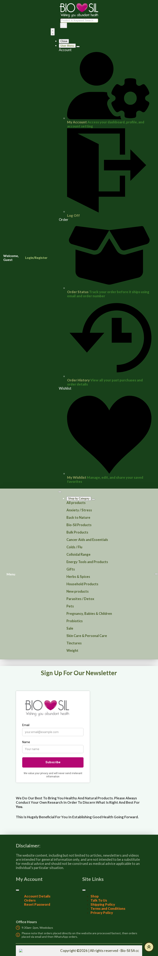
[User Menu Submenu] (78, 46)
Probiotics (74, 621)
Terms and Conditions (108, 909)
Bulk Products (77, 532)
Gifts (70, 569)
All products (76, 503)
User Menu (67, 45)
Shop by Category (78, 498)
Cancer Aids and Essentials (87, 540)
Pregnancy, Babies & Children (89, 614)
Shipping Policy (103, 904)
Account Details (37, 896)
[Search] (63, 25)
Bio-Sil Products (79, 525)
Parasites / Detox (80, 599)
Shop (95, 896)
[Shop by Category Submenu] (93, 499)
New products (77, 591)
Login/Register (36, 257)
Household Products (82, 584)
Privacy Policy (102, 913)
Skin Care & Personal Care (86, 636)
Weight (72, 650)
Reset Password (37, 904)
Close (63, 41)
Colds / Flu (74, 547)
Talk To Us (99, 900)
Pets (70, 606)
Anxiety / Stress (79, 510)
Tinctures (74, 643)
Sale (69, 628)
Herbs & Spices (78, 577)
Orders (30, 900)
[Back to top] (149, 947)
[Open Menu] (53, 32)
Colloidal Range (78, 554)
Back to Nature (78, 517)
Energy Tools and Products (87, 562)
